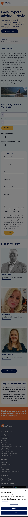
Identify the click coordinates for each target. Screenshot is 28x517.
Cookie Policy (5, 501)
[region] (14, 502)
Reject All (14, 508)
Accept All (14, 512)
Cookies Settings (14, 504)
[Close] (26, 490)
